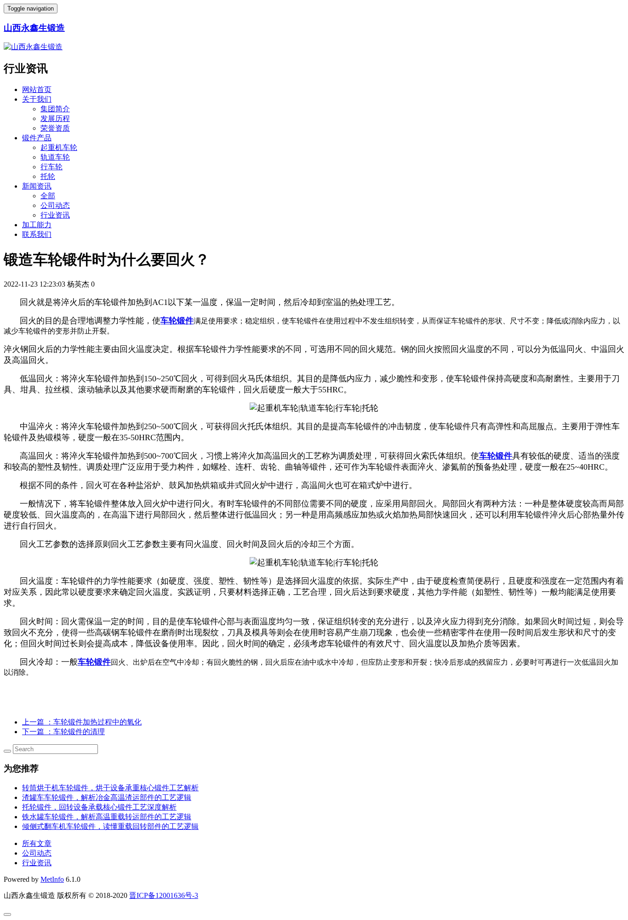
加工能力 (36, 225)
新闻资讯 (36, 186)
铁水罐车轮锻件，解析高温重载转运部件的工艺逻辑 (106, 817)
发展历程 (55, 118)
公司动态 (55, 205)
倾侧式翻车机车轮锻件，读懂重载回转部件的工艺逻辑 (110, 826)
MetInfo (52, 879)
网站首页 (36, 89)
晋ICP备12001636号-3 (163, 895)
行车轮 (51, 167)
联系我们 (36, 234)
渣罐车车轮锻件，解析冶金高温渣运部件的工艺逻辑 (106, 797)
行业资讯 (55, 215)
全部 (47, 196)
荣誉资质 (55, 128)
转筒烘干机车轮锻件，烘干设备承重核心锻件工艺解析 (110, 788)
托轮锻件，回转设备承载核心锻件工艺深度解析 (99, 807)
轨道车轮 (55, 157)
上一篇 (82, 722)
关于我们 (36, 99)
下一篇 (63, 732)
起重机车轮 (58, 147)
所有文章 (36, 843)
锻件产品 (36, 138)
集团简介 (55, 109)
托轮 (47, 176)
